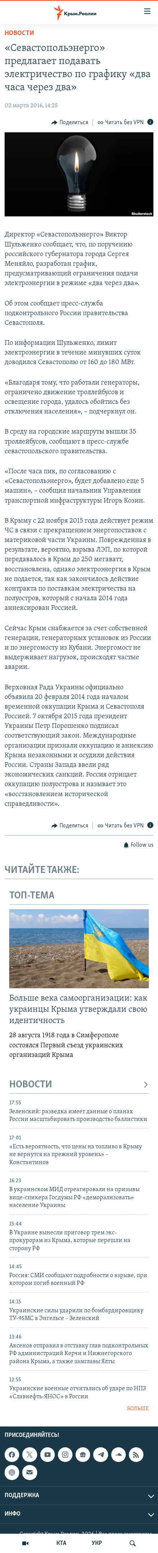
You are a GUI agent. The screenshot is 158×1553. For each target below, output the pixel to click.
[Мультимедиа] (25, 1543)
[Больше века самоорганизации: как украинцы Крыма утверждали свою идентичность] (79, 948)
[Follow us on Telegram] (100, 1454)
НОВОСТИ (30, 1085)
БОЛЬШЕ (138, 1409)
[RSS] (136, 1454)
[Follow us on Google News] (83, 1454)
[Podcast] (12, 1472)
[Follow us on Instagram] (65, 1454)
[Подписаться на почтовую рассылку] (29, 1472)
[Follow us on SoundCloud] (118, 1454)
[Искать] (132, 1543)
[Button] (69, 123)
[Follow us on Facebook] (12, 1454)
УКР (97, 1543)
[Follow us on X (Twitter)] (29, 1454)
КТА (61, 1543)
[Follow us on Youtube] (47, 1454)
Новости (19, 33)
